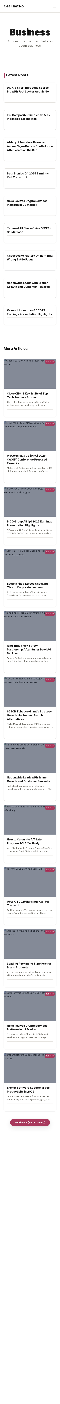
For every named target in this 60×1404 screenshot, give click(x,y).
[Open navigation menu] (54, 6)
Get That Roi (14, 6)
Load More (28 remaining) (30, 1122)
